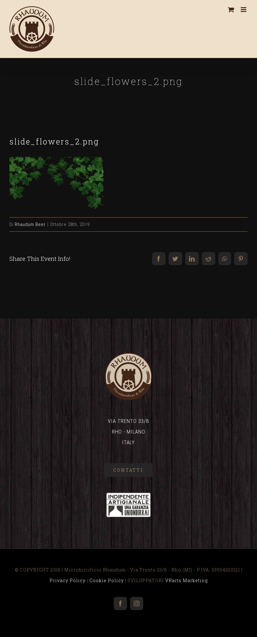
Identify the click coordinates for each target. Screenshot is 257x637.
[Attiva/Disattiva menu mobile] (244, 9)
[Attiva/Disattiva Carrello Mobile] (231, 9)
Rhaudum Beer (30, 224)
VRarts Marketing (186, 580)
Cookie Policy (106, 580)
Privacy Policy (68, 580)
